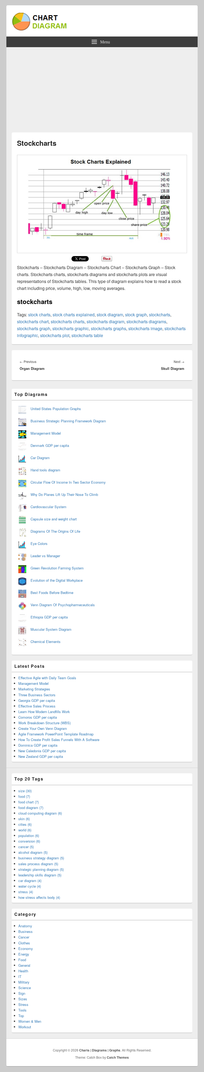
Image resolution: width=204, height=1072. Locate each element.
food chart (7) (28, 801)
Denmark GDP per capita (50, 445)
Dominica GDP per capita (37, 745)
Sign (21, 993)
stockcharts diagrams (146, 321)
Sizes (22, 998)
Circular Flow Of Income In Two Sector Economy (68, 482)
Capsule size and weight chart (54, 518)
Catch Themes (118, 1057)
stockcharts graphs (108, 328)
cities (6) (25, 824)
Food (22, 959)
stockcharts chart (33, 321)
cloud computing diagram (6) (40, 813)
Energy (23, 954)
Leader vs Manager (45, 555)
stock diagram (110, 315)
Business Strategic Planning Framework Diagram (68, 420)
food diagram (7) (30, 807)
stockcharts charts (67, 321)
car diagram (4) (29, 880)
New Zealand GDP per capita (40, 756)
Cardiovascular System (48, 506)
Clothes (24, 942)
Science (24, 987)
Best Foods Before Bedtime (52, 592)
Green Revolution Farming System (57, 568)
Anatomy (25, 925)
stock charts (39, 315)
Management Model (46, 433)
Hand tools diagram (45, 469)
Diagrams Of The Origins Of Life (55, 531)
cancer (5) (26, 846)
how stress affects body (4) (39, 897)
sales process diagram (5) (38, 863)
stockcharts (159, 315)
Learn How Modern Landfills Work (44, 711)
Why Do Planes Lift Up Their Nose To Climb (64, 494)
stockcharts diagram (105, 321)
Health (23, 970)
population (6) (28, 835)
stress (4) (25, 891)
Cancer (23, 937)
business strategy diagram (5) (41, 857)
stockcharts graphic (70, 328)
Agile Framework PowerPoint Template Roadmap (56, 734)
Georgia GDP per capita (36, 700)
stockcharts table (87, 335)
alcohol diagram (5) (33, 852)
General (24, 965)
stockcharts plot (54, 335)
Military (23, 982)
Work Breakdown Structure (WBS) (44, 722)
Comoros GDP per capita (37, 717)
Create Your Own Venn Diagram (42, 728)
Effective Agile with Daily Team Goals (47, 677)
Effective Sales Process (37, 706)
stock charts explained (74, 315)
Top (21, 1015)
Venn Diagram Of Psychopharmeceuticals (63, 604)
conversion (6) (29, 841)
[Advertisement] (102, 87)
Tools (22, 1010)
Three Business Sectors (37, 694)
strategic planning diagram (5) (41, 869)
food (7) (24, 796)
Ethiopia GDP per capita (49, 617)
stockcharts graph (33, 328)
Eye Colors (39, 543)
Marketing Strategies (34, 688)
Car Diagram (40, 457)
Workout (24, 1026)
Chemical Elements (46, 641)
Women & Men (29, 1021)
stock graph (136, 315)
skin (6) (24, 818)
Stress (23, 1004)
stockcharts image (145, 328)
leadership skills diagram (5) (39, 874)
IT (20, 976)
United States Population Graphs (56, 408)
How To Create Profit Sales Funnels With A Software (58, 739)
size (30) (25, 790)
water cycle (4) (29, 886)
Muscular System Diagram (51, 629)
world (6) (24, 829)
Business (25, 931)
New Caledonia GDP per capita (42, 750)
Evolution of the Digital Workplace (57, 580)
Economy (25, 948)
